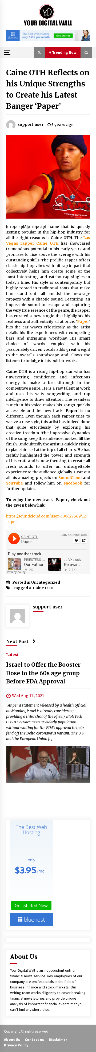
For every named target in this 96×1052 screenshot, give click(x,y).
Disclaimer (58, 1039)
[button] (39, 52)
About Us (12, 1039)
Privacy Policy (16, 1045)
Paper (83, 321)
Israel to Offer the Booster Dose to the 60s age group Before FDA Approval (43, 673)
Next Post (17, 641)
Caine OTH (43, 588)
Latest (12, 654)
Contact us (34, 1039)
